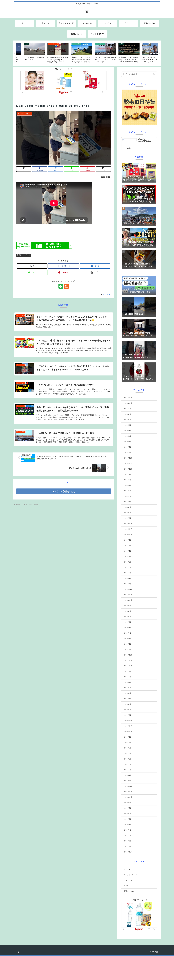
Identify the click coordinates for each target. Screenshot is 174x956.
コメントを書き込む (63, 491)
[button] (103, 169)
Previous (14, 53)
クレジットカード (24, 255)
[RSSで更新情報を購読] (66, 286)
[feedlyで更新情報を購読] (60, 286)
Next (159, 53)
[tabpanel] (28, 53)
